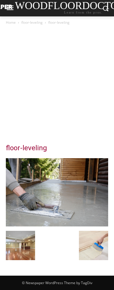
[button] (20, 245)
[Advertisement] (57, 86)
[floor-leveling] (57, 224)
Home (11, 22)
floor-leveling (32, 22)
